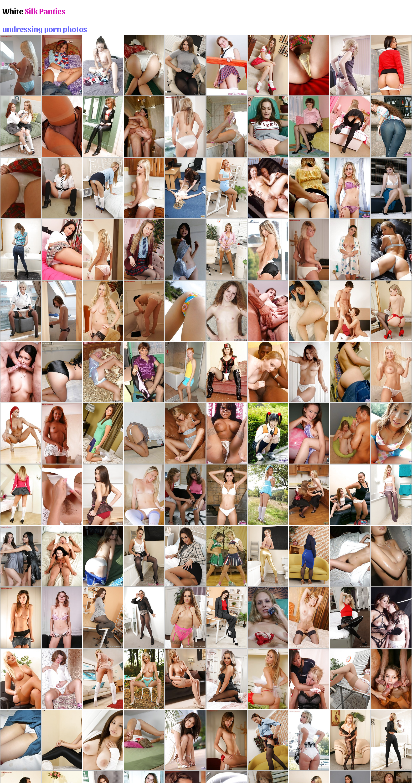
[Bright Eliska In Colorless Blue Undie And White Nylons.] (391, 249)
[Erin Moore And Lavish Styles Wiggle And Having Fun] (20, 433)
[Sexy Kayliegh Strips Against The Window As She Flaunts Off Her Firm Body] (185, 126)
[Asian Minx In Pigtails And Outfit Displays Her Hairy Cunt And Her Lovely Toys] (268, 433)
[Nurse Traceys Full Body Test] (62, 495)
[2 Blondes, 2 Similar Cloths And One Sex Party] (185, 188)
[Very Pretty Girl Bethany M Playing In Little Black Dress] (226, 679)
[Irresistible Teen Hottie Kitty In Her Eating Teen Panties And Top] (309, 433)
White (33, 11)
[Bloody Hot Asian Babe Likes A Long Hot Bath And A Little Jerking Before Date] (391, 556)
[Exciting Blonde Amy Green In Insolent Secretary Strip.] (20, 679)
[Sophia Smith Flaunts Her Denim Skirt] (20, 617)
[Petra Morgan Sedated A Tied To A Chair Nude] (309, 679)
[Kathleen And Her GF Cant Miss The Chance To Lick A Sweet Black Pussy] (350, 495)
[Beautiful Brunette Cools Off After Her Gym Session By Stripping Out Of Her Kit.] (103, 433)
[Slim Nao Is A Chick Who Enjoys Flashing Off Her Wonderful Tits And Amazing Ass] (391, 433)
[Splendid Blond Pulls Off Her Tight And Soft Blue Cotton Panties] (103, 372)
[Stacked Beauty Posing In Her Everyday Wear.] (103, 679)
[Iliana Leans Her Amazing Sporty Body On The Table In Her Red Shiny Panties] (226, 740)
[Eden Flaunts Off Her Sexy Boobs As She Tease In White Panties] (309, 372)
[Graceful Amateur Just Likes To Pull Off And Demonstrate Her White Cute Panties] (226, 311)
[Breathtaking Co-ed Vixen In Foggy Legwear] (350, 126)
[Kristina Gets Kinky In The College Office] (391, 65)
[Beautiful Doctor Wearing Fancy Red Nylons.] (268, 679)
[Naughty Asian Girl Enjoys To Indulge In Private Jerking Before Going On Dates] (350, 556)
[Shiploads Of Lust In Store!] (268, 188)
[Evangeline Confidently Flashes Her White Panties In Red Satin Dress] (103, 249)
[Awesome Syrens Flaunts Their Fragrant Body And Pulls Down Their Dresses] (20, 556)
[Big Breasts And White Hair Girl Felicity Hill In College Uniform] (103, 188)
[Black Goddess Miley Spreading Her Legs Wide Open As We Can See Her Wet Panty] (62, 433)
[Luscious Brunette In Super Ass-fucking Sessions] (62, 556)
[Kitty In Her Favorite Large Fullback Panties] (62, 65)
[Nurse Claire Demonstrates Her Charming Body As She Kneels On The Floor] (20, 311)
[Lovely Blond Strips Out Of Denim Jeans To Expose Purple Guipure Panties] (350, 188)
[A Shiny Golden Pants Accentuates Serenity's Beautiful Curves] (268, 556)
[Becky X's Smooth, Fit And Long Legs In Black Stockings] (268, 740)
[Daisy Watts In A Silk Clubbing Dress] (62, 126)
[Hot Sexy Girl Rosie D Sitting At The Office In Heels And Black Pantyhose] (185, 65)
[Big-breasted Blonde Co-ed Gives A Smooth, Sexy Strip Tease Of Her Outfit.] (62, 188)
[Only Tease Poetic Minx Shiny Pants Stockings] (350, 617)
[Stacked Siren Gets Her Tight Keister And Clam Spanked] (309, 188)
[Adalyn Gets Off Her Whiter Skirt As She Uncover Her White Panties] (309, 495)
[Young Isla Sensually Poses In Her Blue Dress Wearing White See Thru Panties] (391, 372)
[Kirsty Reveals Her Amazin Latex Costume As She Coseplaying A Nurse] (226, 372)
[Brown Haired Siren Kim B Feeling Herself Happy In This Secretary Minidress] (350, 679)
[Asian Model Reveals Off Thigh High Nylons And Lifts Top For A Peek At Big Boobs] (20, 740)
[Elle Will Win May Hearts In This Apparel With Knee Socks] (268, 495)
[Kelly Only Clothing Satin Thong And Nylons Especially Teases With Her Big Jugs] (185, 679)
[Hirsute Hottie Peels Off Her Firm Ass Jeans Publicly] (391, 126)
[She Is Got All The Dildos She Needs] (226, 433)
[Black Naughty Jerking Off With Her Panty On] (268, 126)
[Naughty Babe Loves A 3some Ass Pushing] (268, 311)
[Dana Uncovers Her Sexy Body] (20, 65)
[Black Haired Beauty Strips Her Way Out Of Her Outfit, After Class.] (62, 249)
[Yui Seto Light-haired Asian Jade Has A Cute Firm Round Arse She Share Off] (309, 65)
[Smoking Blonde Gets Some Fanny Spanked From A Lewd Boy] (350, 65)
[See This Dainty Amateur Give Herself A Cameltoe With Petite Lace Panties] (62, 679)
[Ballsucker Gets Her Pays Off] (350, 311)
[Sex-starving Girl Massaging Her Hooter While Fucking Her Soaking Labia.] (309, 311)
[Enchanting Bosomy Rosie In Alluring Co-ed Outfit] (20, 495)
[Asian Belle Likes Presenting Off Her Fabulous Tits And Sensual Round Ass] (20, 188)
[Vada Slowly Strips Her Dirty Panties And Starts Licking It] (226, 126)
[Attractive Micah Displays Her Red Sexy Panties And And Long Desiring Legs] (103, 495)
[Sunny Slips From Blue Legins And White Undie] (144, 495)
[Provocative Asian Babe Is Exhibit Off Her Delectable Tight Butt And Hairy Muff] (144, 65)
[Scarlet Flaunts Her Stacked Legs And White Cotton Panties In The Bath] (144, 311)
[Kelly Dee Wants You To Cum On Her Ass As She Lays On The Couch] (144, 433)
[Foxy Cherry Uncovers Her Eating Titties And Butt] (226, 65)
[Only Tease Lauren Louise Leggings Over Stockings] (391, 740)
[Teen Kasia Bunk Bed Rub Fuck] (144, 740)
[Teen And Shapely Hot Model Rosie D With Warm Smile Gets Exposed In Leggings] (62, 740)
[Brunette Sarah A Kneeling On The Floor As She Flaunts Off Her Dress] (62, 311)
